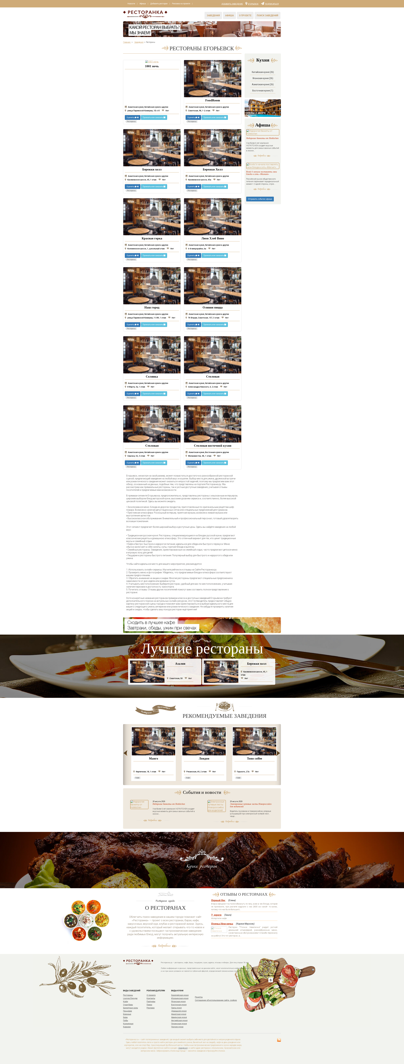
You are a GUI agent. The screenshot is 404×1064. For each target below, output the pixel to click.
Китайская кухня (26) (263, 72)
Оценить (131, 117)
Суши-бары (128, 1005)
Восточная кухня (179, 1005)
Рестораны (128, 995)
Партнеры (151, 1001)
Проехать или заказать (153, 117)
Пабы (125, 1020)
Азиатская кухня (178, 1014)
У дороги (216, 914)
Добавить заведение (232, 4)
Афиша (143, 4)
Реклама (150, 1008)
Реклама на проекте (181, 4)
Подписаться (272, 4)
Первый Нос (218, 900)
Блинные (127, 1014)
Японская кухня (178, 1001)
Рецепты (199, 997)
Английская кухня (179, 1020)
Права (149, 1005)
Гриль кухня (176, 1008)
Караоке (127, 1027)
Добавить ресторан (159, 4)
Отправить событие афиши (260, 199)
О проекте (245, 15)
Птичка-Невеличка (222, 923)
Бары (125, 1017)
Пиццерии (127, 1011)
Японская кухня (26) (262, 78)
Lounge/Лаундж (130, 998)
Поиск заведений (267, 15)
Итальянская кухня (179, 998)
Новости (131, 4)
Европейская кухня (180, 995)
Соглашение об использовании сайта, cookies (216, 1000)
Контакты (151, 998)
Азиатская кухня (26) (263, 84)
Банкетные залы (130, 1008)
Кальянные (128, 1024)
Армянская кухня (179, 1017)
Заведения (213, 15)
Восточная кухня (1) (262, 90)
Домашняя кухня (179, 1011)
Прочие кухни (177, 1027)
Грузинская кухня (179, 1024)
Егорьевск (253, 4)
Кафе (125, 1001)
